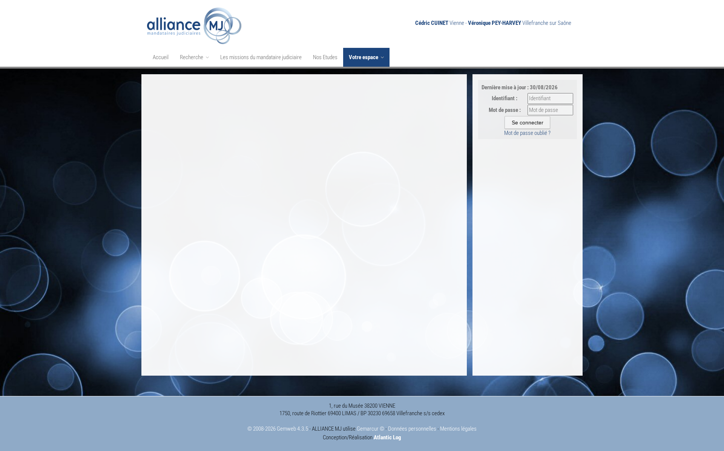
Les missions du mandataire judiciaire (261, 57)
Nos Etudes (325, 57)
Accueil (161, 57)
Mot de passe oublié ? (527, 133)
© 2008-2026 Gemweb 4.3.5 (277, 428)
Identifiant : (504, 98)
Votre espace (364, 57)
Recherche (192, 57)
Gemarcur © (370, 428)
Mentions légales (458, 428)
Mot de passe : (505, 110)
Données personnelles (412, 428)
